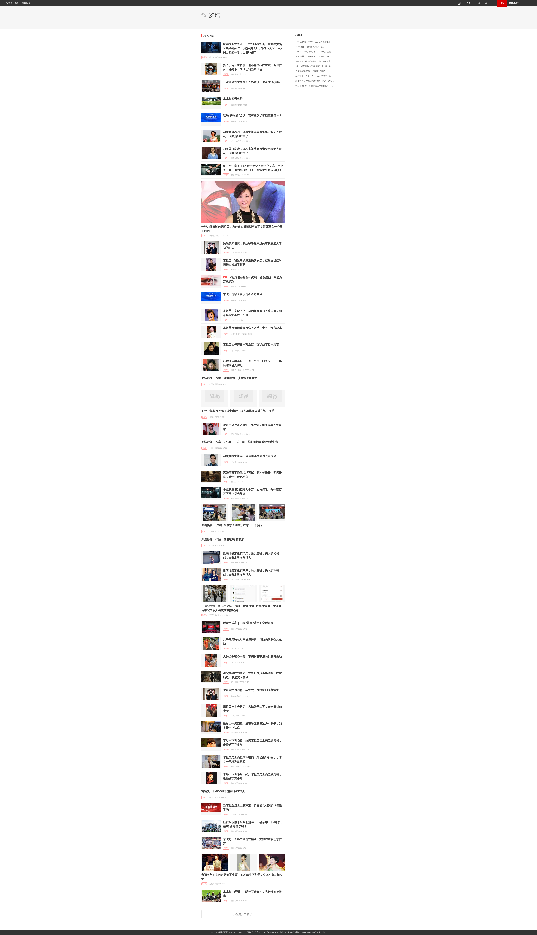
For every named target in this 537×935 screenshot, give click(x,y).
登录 (502, 3)
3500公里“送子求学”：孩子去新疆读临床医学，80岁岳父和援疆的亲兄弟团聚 (315, 42)
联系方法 (258, 932)
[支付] (486, 3)
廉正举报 (316, 932)
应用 (16, 3)
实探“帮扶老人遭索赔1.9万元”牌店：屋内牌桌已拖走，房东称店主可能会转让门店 (315, 56)
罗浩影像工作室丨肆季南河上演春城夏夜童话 (229, 378)
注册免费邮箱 (513, 3)
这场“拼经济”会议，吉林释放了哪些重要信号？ (252, 115)
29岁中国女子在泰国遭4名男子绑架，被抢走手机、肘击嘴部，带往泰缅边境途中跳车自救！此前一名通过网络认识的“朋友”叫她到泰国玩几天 (315, 81)
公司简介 (250, 932)
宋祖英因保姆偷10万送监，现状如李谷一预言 (251, 344)
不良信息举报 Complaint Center (300, 932)
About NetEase (239, 932)
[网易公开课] (468, 3)
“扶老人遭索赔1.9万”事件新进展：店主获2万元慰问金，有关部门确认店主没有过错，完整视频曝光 (315, 66)
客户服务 (274, 932)
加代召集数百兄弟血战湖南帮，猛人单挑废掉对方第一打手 (237, 410)
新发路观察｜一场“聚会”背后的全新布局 (248, 622)
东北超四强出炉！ (234, 98)
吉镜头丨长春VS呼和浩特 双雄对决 (223, 791)
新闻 (204, 384)
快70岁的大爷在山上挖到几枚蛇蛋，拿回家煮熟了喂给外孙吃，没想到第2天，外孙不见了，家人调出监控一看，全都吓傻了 (253, 48)
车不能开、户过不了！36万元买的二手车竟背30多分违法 (315, 76)
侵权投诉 (325, 932)
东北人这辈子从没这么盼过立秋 (242, 294)
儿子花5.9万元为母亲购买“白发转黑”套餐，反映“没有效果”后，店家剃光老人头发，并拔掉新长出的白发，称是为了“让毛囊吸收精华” (315, 52)
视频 (226, 286)
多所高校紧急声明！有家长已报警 (310, 71)
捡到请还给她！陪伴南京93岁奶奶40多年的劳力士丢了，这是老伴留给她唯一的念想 (315, 86)
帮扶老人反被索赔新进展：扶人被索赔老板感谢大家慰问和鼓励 (315, 61)
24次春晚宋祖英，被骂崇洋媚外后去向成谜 (249, 456)
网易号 (204, 57)
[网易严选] (478, 3)
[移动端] (459, 3)
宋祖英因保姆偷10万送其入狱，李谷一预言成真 (252, 327)
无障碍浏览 (26, 3)
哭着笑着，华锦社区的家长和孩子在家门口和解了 (232, 525)
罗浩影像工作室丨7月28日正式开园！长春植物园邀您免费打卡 (239, 441)
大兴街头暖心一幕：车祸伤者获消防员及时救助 (252, 656)
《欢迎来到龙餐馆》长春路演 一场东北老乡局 (251, 82)
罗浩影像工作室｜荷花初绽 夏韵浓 (222, 539)
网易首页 (9, 3)
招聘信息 (266, 932)
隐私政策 (283, 932)
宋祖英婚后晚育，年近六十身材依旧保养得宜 (251, 690)
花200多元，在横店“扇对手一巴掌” (310, 47)
